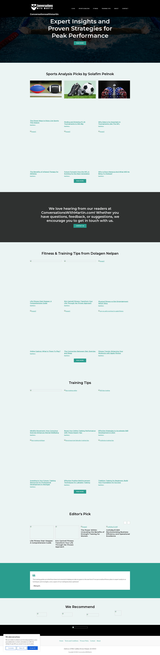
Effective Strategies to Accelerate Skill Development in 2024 (113, 432)
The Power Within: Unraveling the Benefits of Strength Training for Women (92, 533)
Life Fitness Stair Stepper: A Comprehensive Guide (41, 302)
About (116, 8)
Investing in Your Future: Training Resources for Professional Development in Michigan (43, 482)
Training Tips (106, 8)
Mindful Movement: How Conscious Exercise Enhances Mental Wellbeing (44, 432)
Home (73, 8)
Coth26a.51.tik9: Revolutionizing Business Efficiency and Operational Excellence (118, 533)
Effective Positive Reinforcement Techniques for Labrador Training (77, 482)
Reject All (21, 648)
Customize (11, 648)
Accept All (32, 648)
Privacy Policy (84, 641)
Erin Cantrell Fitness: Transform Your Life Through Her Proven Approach (78, 302)
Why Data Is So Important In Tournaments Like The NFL (109, 123)
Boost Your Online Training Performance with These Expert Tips (80, 432)
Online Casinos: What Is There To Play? (45, 351)
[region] (21, 643)
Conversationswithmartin (44, 14)
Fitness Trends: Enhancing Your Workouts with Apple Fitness (110, 352)
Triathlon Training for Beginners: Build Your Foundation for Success (113, 482)
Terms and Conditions (71, 641)
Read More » (33, 125)
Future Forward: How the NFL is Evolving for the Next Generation (77, 173)
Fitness (95, 8)
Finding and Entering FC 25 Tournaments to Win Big (74, 123)
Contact (125, 8)
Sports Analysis (84, 8)
